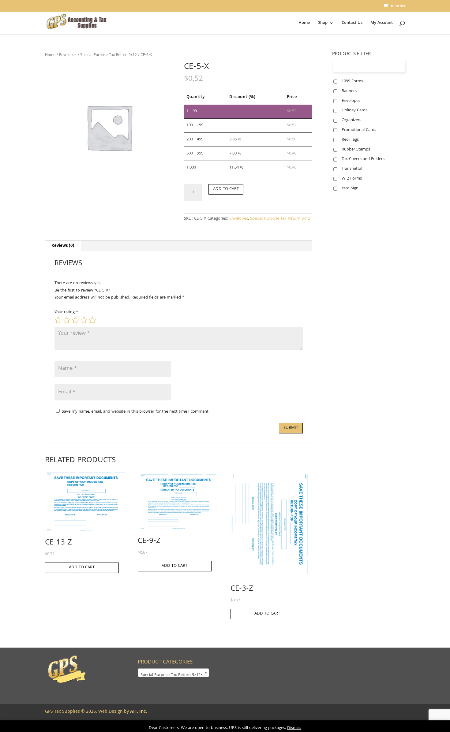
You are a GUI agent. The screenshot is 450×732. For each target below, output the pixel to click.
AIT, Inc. (138, 711)
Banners (349, 91)
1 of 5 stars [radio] (58, 320)
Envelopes (68, 55)
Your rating (66, 312)
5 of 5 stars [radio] (92, 320)
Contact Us (352, 23)
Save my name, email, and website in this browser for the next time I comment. (135, 411)
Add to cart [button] (82, 567)
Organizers (351, 120)
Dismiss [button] (294, 728)
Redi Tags (350, 139)
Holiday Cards (354, 110)
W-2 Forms (352, 178)
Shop (323, 23)
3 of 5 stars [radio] (75, 320)
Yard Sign (350, 188)
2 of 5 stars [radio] (66, 320)
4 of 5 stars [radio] (84, 320)
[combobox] (173, 672)
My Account (381, 23)
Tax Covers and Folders (363, 159)
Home (304, 23)
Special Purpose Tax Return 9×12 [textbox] (172, 675)
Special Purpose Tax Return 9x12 (108, 55)
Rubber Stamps (356, 149)
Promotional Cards (359, 130)
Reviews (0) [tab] (62, 246)
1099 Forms (352, 81)
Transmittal (352, 168)
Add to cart (226, 189)
